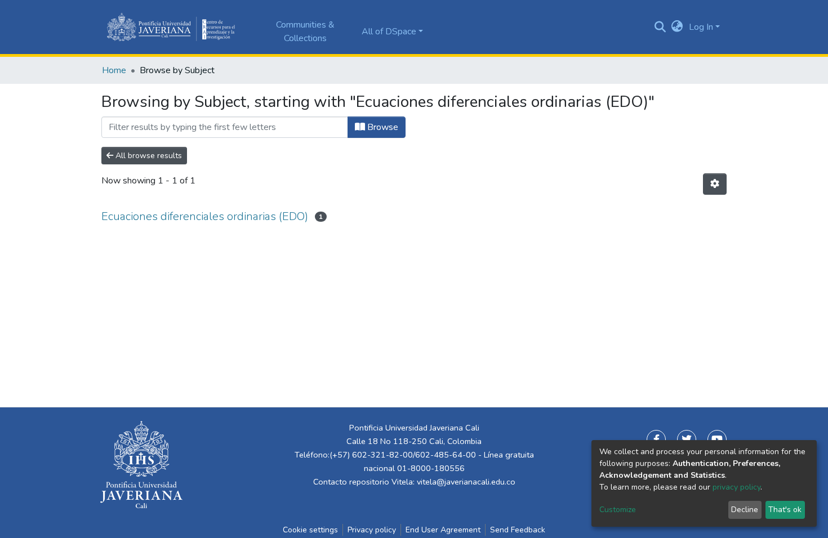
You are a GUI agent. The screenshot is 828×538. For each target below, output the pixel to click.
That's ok (785, 509)
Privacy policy (372, 529)
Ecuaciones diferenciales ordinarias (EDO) (204, 216)
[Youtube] (717, 439)
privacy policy (736, 487)
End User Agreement (443, 529)
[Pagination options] (715, 184)
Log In (701, 27)
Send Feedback (517, 529)
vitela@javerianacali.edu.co (466, 481)
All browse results (147, 155)
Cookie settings (310, 529)
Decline (744, 509)
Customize (617, 509)
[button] (677, 27)
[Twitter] (686, 439)
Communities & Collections (305, 31)
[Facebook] (656, 439)
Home (114, 70)
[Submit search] (660, 27)
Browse (381, 127)
